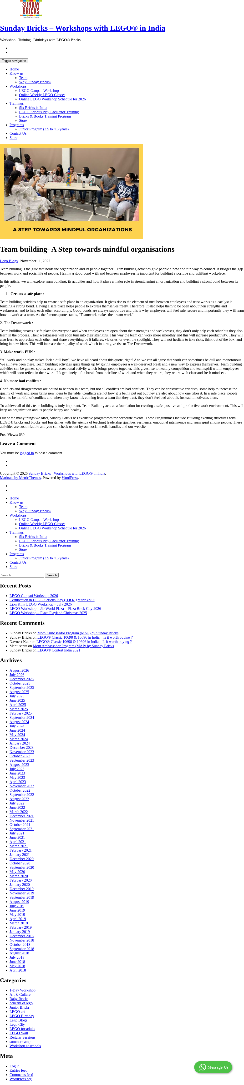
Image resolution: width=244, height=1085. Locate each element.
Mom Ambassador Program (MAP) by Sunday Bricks (77, 633)
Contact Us (18, 133)
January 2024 (20, 743)
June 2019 (17, 910)
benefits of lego (21, 1003)
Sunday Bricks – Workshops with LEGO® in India (82, 28)
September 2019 (22, 897)
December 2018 (22, 936)
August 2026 (19, 670)
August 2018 (19, 953)
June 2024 (17, 730)
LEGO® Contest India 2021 (58, 650)
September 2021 (22, 829)
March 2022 (19, 812)
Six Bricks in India (33, 108)
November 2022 (22, 786)
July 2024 (17, 726)
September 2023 (22, 760)
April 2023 (18, 782)
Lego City (17, 1024)
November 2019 (22, 893)
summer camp (20, 1042)
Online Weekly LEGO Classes (42, 95)
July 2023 (17, 769)
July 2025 (17, 696)
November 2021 (22, 820)
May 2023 (17, 777)
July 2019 (17, 906)
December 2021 (22, 816)
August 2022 (19, 799)
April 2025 (18, 705)
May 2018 (17, 966)
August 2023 (19, 765)
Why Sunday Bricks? (35, 82)
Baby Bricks (19, 999)
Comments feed (21, 1075)
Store (23, 120)
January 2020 (20, 885)
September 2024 (22, 717)
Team (23, 78)
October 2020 (20, 863)
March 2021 (19, 846)
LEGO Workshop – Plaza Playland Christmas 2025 (48, 613)
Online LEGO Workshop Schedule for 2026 (52, 99)
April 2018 (18, 970)
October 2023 (20, 756)
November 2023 (22, 752)
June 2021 (17, 837)
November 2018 (22, 940)
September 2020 (22, 867)
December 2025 (22, 679)
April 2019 (18, 919)
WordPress (70, 478)
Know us (16, 73)
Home (14, 69)
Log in (15, 1066)
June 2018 (17, 962)
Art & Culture (20, 994)
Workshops (18, 86)
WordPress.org (21, 1079)
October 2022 (20, 790)
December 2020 (22, 859)
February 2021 (21, 850)
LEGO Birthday (22, 1016)
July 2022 (17, 803)
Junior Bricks (20, 1007)
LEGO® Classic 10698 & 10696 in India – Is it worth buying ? (85, 637)
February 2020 (21, 880)
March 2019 (19, 923)
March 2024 (19, 739)
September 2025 (22, 688)
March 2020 (19, 876)
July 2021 (17, 833)
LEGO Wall (19, 1033)
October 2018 (20, 944)
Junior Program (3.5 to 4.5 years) (44, 129)
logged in (27, 453)
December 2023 (22, 747)
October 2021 (20, 825)
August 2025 (19, 692)
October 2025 (20, 683)
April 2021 (18, 842)
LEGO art (17, 1012)
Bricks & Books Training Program (45, 116)
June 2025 (17, 700)
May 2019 (17, 914)
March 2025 (19, 709)
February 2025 (21, 713)
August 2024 (19, 722)
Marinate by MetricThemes (20, 478)
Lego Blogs (9, 261)
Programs (17, 125)
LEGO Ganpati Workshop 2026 (34, 596)
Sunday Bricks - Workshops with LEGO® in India (67, 473)
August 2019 (19, 902)
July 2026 (17, 675)
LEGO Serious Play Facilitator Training (49, 112)
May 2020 (17, 872)
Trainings (17, 103)
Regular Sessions (22, 1037)
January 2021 (20, 855)
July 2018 (17, 957)
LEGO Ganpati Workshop (39, 91)
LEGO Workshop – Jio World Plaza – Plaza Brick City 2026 (55, 609)
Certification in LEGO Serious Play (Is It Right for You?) (52, 600)
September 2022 (22, 795)
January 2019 (20, 932)
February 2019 (21, 927)
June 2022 (17, 807)
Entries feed (18, 1070)
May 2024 (17, 735)
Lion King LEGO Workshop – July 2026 (41, 604)
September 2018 (22, 949)
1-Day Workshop (23, 990)
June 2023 (17, 773)
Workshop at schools (25, 1046)
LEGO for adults (22, 1029)
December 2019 (22, 889)
